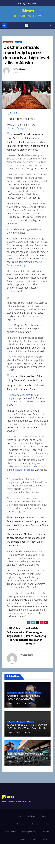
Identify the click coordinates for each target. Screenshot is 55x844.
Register (46, 839)
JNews (27, 10)
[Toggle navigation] (27, 25)
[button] (50, 25)
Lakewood (11, 722)
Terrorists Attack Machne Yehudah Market (25, 755)
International (8, 42)
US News (18, 42)
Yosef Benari (20, 69)
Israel (21, 693)
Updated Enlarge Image (19, 128)
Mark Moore (16, 113)
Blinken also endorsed (18, 394)
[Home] (4, 25)
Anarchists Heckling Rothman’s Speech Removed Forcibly (23, 697)
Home (19, 816)
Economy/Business (29, 831)
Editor (27, 703)
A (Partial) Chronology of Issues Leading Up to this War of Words (36, 636)
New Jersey (20, 722)
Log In (34, 839)
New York (29, 693)
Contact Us (21, 839)
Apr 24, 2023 (14, 703)
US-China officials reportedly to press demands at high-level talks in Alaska (26, 55)
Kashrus (46, 831)
